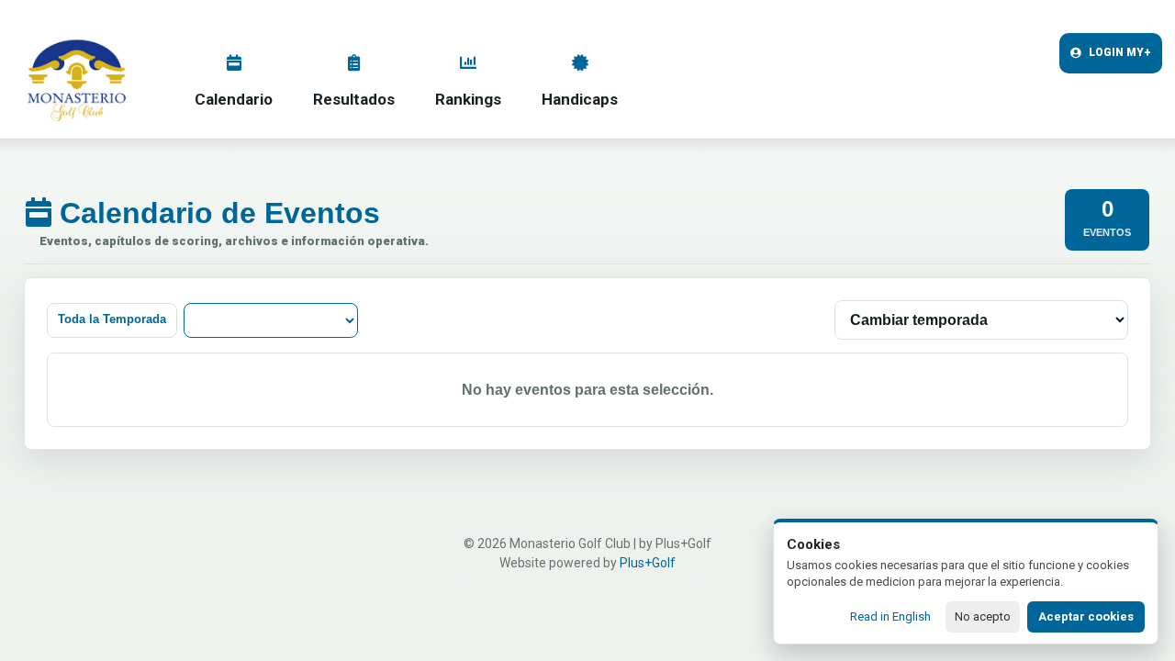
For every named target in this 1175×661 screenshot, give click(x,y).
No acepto (983, 616)
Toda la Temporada (112, 319)
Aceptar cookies (1086, 616)
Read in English (890, 616)
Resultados (354, 99)
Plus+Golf (648, 562)
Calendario (234, 99)
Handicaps (580, 99)
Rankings (468, 99)
